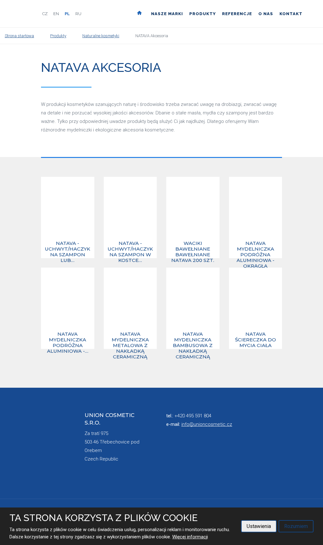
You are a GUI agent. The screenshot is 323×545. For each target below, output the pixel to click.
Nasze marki (167, 13)
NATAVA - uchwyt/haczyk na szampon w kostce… (130, 249)
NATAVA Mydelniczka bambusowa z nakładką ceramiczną (193, 339)
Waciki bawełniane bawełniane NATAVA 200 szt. (192, 249)
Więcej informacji (190, 537)
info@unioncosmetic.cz (206, 424)
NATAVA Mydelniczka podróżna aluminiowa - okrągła (255, 249)
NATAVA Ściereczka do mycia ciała (255, 339)
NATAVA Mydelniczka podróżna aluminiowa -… (67, 339)
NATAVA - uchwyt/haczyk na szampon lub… (67, 249)
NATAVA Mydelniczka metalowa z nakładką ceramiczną (130, 339)
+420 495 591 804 (192, 416)
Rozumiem (296, 526)
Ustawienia (259, 526)
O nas (265, 13)
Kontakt (290, 13)
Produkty (202, 13)
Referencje (237, 13)
